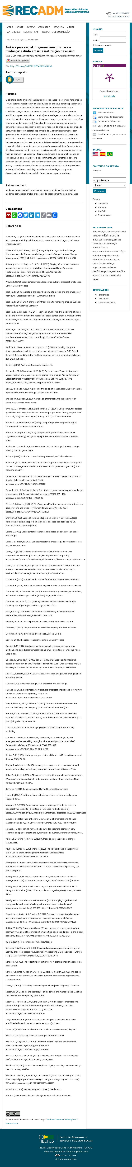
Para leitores (103, 295)
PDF (18, 80)
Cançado (33, 40)
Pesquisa (97, 171)
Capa (8, 40)
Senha (96, 40)
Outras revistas (104, 215)
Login (95, 35)
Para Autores (103, 299)
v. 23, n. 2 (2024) (20, 40)
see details (109, 96)
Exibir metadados (105, 112)
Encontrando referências (109, 121)
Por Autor (102, 207)
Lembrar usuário (103, 46)
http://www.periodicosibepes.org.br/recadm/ (66, 1152)
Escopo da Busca (101, 180)
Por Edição (103, 203)
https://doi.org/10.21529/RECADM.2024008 (31, 66)
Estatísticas (31, 32)
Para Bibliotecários (106, 302)
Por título (102, 211)
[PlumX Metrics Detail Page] (109, 77)
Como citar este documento (110, 117)
